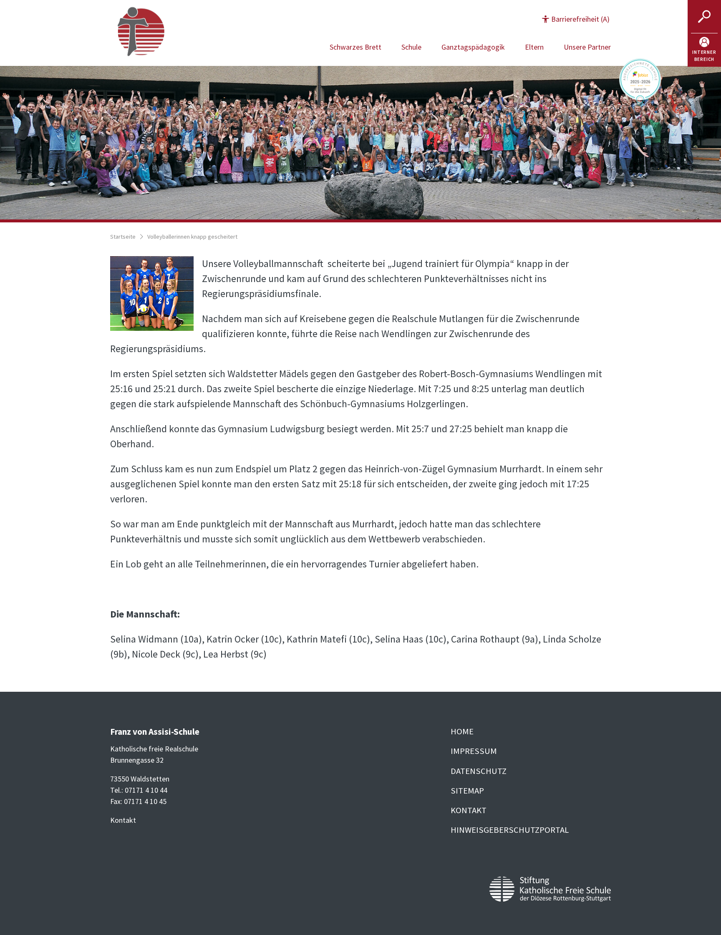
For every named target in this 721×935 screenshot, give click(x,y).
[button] (576, 19)
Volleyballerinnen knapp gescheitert (192, 236)
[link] (704, 50)
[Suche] (704, 16)
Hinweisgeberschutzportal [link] (510, 829)
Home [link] (462, 731)
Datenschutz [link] (479, 771)
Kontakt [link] (469, 810)
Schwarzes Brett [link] (355, 47)
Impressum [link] (474, 751)
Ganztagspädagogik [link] (473, 47)
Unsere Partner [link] (587, 47)
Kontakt (123, 820)
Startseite (123, 236)
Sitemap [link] (467, 790)
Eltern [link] (534, 47)
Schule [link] (411, 47)
